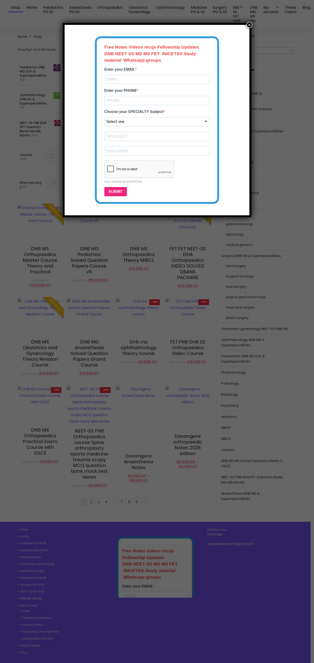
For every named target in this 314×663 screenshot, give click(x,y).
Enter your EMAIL (119, 69)
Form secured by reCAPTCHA (123, 181)
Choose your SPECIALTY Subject (133, 112)
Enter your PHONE (120, 90)
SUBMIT (115, 191)
